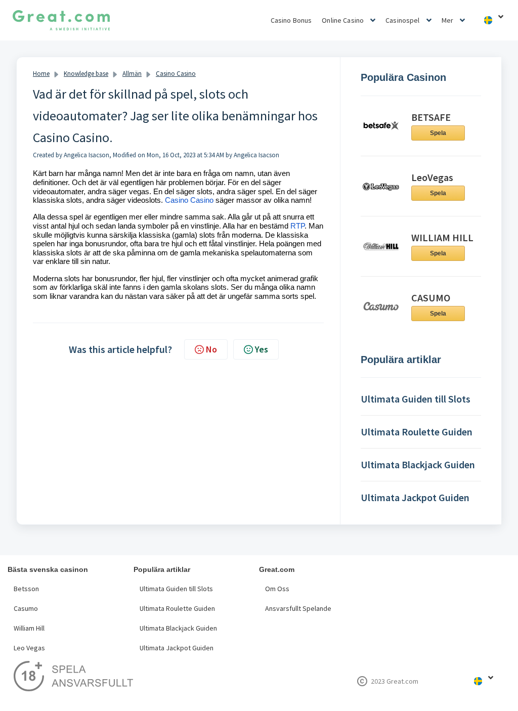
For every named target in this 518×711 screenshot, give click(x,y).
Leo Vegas (29, 647)
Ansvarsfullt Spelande (298, 608)
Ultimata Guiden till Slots (176, 588)
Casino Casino (176, 73)
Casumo (26, 608)
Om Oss (277, 588)
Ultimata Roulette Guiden (177, 608)
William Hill (29, 628)
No (211, 349)
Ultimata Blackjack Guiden (178, 628)
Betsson (26, 588)
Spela (438, 133)
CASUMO (430, 297)
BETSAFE (431, 117)
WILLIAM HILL (442, 237)
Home (41, 73)
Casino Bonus (291, 20)
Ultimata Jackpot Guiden (176, 647)
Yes (261, 349)
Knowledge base (86, 73)
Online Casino (343, 20)
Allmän (132, 73)
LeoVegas (432, 177)
